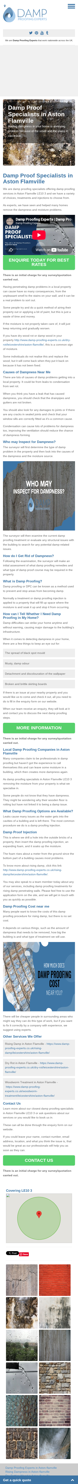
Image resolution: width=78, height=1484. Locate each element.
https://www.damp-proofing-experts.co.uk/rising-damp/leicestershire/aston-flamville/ (37, 1048)
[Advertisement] (39, 70)
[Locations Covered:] (5, 6)
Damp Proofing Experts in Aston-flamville (31, 1467)
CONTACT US (39, 1160)
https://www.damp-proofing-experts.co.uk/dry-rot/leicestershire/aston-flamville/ (37, 1067)
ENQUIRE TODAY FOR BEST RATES (39, 262)
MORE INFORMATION (39, 727)
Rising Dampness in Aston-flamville (27, 1471)
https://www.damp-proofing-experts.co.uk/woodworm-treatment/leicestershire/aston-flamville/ (30, 1091)
